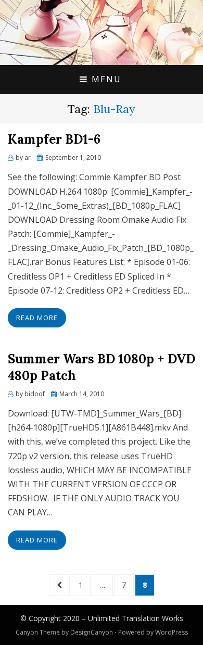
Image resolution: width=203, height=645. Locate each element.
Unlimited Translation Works (135, 618)
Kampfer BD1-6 (54, 139)
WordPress (171, 632)
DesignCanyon (91, 632)
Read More (37, 317)
